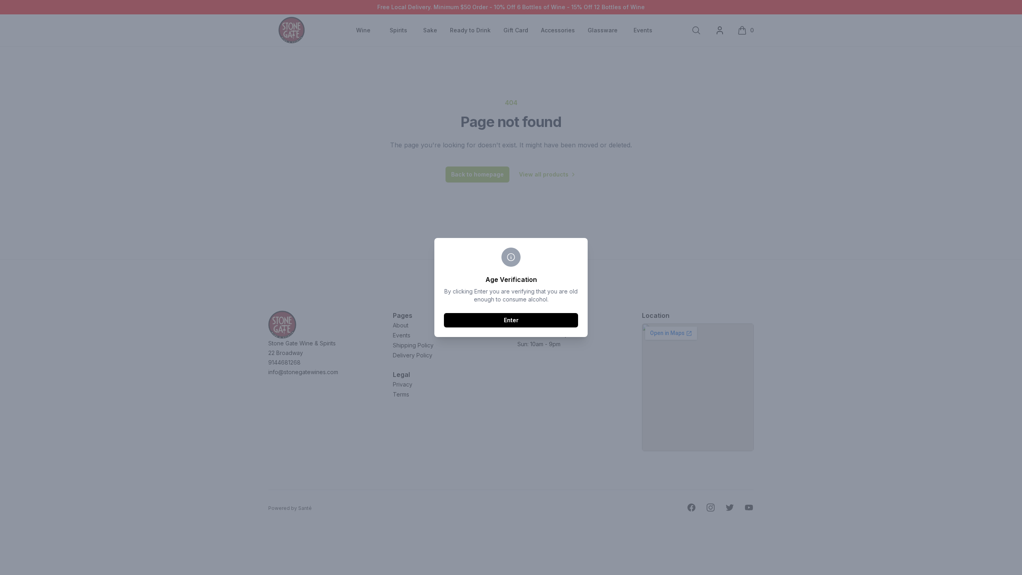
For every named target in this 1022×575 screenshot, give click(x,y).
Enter (511, 320)
